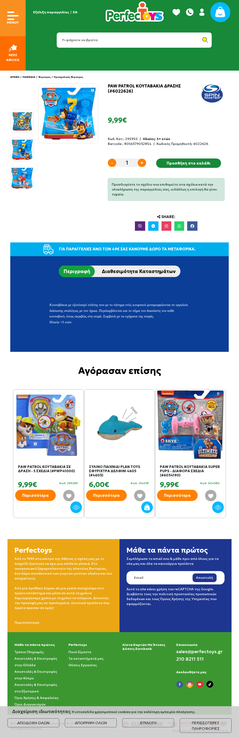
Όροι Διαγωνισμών (30, 704)
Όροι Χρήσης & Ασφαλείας (36, 698)
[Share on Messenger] (153, 226)
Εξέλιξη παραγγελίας (51, 12)
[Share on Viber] (140, 226)
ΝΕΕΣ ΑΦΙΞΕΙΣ (13, 57)
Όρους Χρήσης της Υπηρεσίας (185, 599)
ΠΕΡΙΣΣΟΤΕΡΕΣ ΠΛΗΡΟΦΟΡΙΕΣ (206, 725)
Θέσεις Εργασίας (82, 665)
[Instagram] (166, 226)
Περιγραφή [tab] (76, 271)
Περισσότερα (35, 495)
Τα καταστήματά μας (86, 658)
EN (75, 12)
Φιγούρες (44, 77)
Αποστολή (204, 578)
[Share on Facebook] (192, 226)
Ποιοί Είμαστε (79, 652)
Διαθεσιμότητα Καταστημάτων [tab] (139, 271)
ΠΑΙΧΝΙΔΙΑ (28, 77)
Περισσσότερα (26, 622)
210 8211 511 (190, 659)
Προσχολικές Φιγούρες (68, 77)
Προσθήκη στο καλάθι (189, 163)
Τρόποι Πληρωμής (29, 652)
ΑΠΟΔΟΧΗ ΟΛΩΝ (33, 722)
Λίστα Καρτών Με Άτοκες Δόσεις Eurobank (143, 647)
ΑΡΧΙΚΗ (14, 77)
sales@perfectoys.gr (199, 651)
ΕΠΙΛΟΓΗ (148, 722)
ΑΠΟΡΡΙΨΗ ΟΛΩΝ (91, 722)
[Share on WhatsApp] (179, 226)
